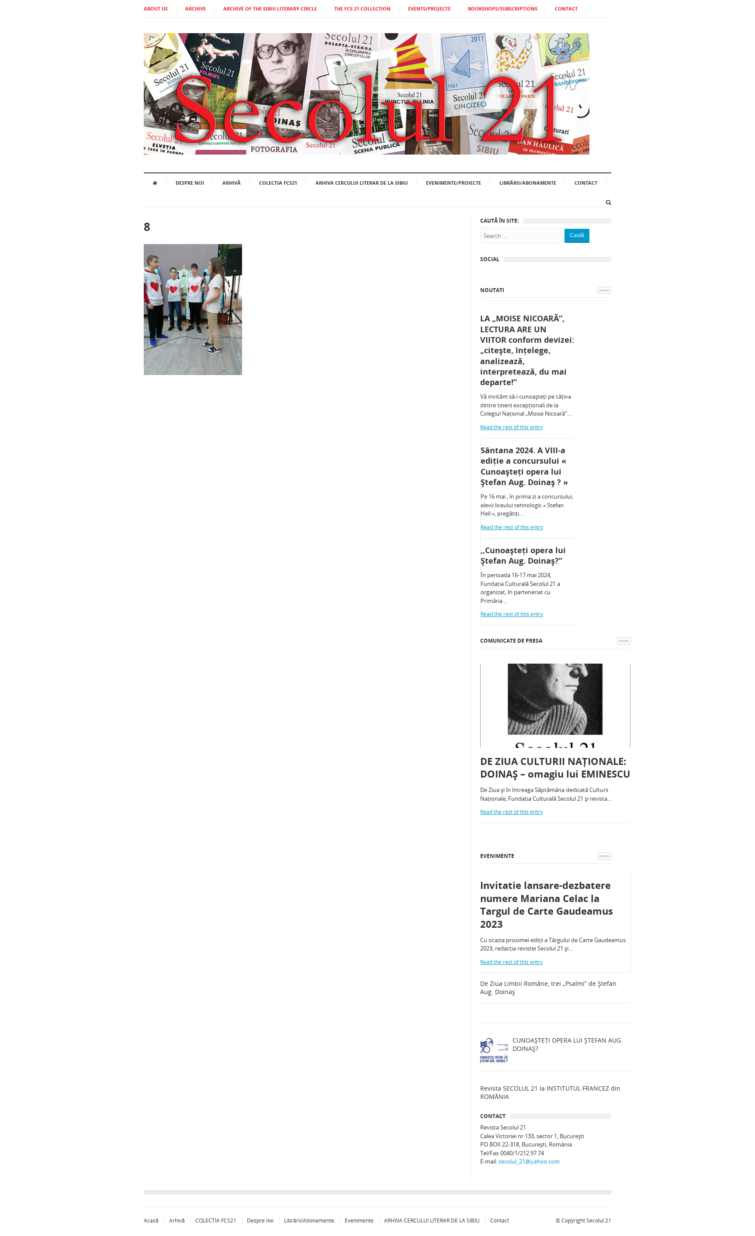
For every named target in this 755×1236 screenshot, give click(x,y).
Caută (577, 235)
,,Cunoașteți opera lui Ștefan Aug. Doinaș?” (523, 555)
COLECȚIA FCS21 (278, 182)
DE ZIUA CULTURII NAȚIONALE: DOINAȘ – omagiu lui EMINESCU (555, 768)
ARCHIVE (195, 8)
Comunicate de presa (511, 640)
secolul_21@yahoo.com (529, 1161)
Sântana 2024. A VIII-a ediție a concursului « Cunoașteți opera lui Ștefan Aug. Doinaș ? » (524, 466)
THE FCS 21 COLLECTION (362, 8)
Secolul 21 (598, 1220)
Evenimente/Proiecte (453, 182)
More (604, 290)
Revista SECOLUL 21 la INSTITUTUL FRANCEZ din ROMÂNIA (550, 1093)
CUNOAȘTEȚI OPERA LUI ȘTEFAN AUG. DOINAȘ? (568, 1044)
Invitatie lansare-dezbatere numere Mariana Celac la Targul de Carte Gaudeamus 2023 (546, 904)
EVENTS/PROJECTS (429, 8)
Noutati (492, 290)
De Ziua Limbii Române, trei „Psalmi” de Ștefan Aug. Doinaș (548, 988)
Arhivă (231, 182)
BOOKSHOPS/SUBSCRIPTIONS (502, 8)
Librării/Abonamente (527, 182)
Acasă (151, 1220)
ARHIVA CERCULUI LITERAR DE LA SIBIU (361, 182)
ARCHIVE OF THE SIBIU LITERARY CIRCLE (270, 8)
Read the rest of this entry (511, 427)
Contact (586, 182)
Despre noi (190, 182)
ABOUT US (156, 8)
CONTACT (566, 8)
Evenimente (497, 856)
